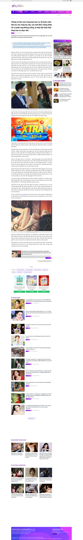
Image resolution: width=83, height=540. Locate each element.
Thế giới (27, 351)
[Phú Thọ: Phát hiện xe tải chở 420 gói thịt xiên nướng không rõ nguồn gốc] (18, 387)
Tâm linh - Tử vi (28, 303)
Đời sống (26, 11)
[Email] (71, 0)
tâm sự (14, 272)
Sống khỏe (28, 339)
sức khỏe (23, 194)
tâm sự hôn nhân (21, 269)
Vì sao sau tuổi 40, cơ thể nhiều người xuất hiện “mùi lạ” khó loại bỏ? (38, 337)
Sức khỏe (47, 11)
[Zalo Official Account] (65, 0)
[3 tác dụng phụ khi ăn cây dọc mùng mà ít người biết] (58, 63)
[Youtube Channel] (67, 0)
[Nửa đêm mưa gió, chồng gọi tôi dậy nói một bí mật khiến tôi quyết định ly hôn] (17, 472)
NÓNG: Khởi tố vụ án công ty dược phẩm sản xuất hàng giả (17, 454)
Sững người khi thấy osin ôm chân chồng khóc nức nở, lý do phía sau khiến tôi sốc (31, 480)
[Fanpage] (63, 0)
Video (67, 11)
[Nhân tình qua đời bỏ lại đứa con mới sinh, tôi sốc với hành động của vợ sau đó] (45, 472)
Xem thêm (49, 257)
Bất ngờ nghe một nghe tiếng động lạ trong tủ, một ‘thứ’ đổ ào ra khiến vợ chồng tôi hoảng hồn (45, 496)
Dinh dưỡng (53, 11)
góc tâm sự (20, 272)
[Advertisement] (47, 6)
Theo (44, 261)
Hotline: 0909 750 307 (28, 0)
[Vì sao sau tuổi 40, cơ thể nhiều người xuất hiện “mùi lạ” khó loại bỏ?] (18, 340)
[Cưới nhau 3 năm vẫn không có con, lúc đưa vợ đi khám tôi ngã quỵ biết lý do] (17, 488)
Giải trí (32, 11)
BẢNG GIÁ (54, 533)
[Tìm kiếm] (70, 15)
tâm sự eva (45, 269)
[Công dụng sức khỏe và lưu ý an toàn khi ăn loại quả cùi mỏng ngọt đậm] (18, 329)
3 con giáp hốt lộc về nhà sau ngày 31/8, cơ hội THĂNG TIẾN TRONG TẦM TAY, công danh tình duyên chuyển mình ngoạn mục (39, 300)
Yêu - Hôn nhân (18, 11)
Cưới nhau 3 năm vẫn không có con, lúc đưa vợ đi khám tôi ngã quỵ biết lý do (17, 496)
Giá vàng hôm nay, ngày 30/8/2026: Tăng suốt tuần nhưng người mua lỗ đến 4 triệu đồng (65, 90)
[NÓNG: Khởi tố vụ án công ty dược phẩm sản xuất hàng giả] (17, 447)
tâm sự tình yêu (38, 269)
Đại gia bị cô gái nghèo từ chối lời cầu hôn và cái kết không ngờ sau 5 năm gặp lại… (31, 496)
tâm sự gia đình (29, 269)
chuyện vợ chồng (28, 272)
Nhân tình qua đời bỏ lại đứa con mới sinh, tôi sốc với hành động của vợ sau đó (45, 480)
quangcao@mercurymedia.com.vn (61, 532)
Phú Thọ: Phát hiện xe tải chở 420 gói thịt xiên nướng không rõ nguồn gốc (38, 383)
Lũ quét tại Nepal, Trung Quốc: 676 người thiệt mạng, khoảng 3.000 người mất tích (38, 348)
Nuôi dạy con (60, 11)
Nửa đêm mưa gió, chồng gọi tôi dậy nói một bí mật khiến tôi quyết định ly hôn (17, 480)
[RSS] (69, 0)
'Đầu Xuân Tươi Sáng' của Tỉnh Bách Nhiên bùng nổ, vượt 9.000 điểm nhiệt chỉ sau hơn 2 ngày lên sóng (31, 455)
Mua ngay (19, 291)
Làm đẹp (39, 11)
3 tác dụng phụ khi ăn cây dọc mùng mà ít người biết (58, 69)
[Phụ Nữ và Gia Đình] (18, 6)
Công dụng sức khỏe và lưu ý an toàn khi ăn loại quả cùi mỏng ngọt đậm (38, 325)
